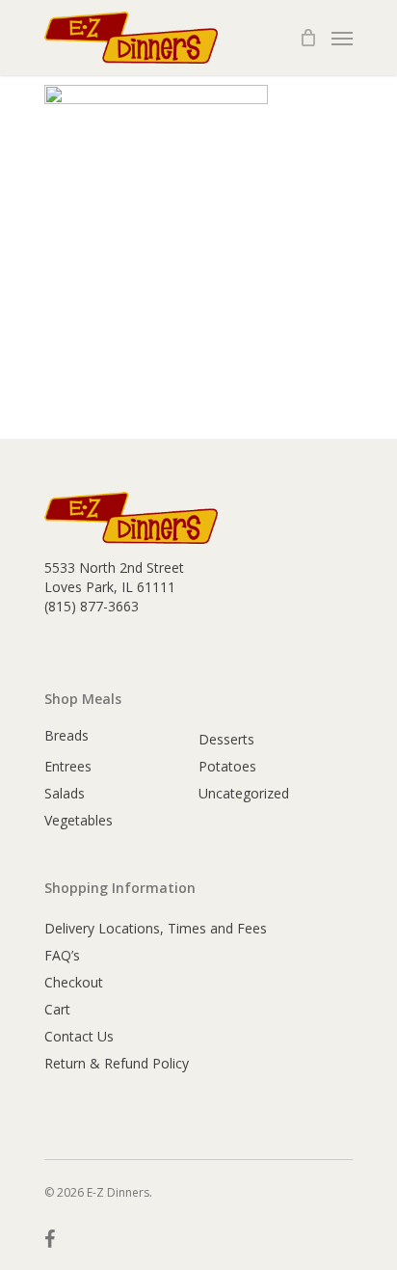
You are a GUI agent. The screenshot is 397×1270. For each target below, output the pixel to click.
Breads (66, 735)
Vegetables (78, 820)
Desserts (226, 739)
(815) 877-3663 (91, 606)
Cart (57, 1009)
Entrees (68, 766)
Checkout (73, 982)
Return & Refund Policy (116, 1063)
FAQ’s (62, 955)
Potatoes (227, 766)
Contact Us (79, 1036)
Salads (64, 793)
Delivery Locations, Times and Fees (155, 928)
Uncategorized (243, 793)
